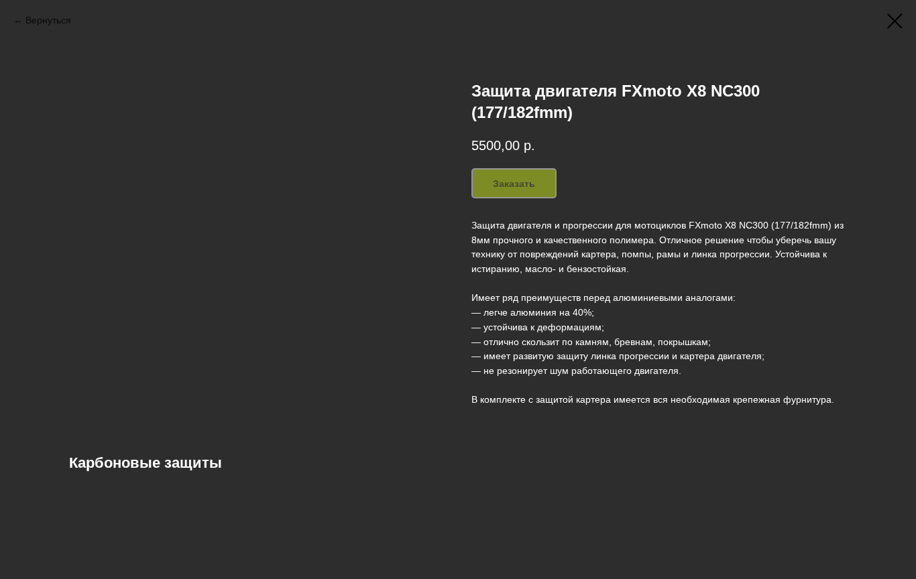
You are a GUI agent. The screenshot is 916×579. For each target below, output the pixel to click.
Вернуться (48, 20)
